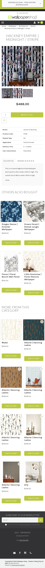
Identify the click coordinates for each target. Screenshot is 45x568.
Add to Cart (28, 115)
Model (5, 342)
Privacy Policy (36, 524)
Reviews (21, 161)
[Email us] (14, 553)
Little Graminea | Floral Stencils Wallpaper (32, 277)
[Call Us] (30, 553)
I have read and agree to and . (24, 524)
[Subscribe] (40, 520)
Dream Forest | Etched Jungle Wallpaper (31, 227)
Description (9, 161)
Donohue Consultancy (18, 565)
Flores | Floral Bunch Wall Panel (11, 275)
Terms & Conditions (25, 524)
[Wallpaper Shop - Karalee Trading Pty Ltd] (22, 15)
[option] (22, 66)
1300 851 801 (23, 13)
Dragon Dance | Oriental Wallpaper (10, 227)
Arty (26, 485)
